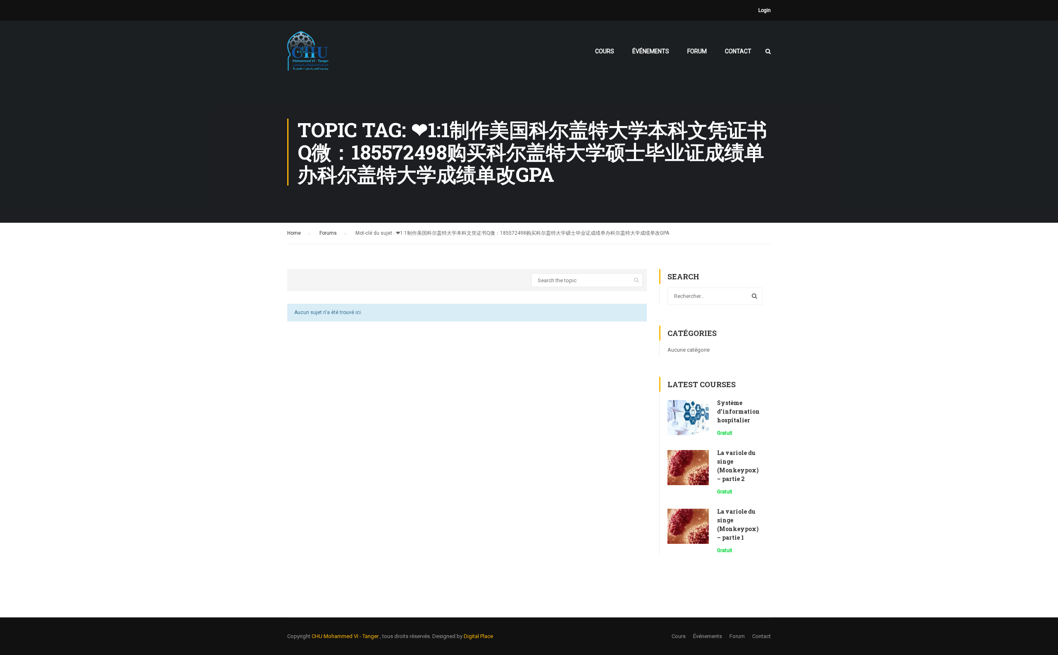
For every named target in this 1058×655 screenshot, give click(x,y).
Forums (328, 233)
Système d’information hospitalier (738, 411)
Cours (604, 51)
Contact (738, 51)
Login (764, 10)
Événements (650, 51)
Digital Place (478, 636)
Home (294, 233)
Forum (697, 51)
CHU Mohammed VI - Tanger (346, 636)
